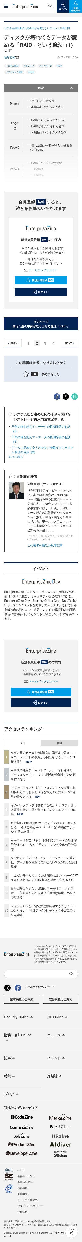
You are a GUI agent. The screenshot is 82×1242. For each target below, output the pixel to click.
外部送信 (22, 1211)
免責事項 (22, 1188)
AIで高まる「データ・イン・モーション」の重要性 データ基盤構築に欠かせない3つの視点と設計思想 (44, 862)
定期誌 (52, 1075)
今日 (22, 743)
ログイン (43, 292)
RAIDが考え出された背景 (48, 126)
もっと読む (16, 456)
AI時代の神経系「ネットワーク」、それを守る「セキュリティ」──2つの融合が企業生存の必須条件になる (43, 774)
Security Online (16, 1016)
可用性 (31, 72)
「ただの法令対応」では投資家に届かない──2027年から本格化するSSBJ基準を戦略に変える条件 (44, 877)
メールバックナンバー (43, 270)
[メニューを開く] (6, 6)
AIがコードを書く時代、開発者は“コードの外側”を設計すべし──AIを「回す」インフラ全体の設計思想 (44, 844)
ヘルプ (21, 1170)
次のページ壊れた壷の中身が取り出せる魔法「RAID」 (41, 323)
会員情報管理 (25, 1182)
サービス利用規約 (27, 1199)
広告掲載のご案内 (60, 999)
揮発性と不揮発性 (43, 100)
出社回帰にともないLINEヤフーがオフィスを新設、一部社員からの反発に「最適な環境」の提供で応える (43, 892)
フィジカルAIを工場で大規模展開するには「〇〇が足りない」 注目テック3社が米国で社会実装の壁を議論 (43, 910)
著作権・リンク (26, 1176)
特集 (7, 1075)
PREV (13, 343)
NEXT (68, 343)
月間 (59, 743)
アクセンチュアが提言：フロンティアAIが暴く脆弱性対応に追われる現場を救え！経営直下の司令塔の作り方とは (43, 791)
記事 (7, 1057)
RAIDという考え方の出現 (48, 120)
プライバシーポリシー (30, 1205)
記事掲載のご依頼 (21, 999)
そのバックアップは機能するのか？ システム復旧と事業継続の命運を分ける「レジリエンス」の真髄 (44, 809)
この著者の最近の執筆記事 (45, 545)
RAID (59, 65)
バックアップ (45, 65)
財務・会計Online (17, 1034)
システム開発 (12, 65)
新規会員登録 (42, 280)
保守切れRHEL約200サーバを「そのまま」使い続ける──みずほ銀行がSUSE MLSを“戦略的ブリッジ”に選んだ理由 (44, 827)
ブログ (9, 1093)
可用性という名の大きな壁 (48, 132)
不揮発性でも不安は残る (47, 107)
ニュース (54, 1034)
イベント (54, 1057)
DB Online (55, 1016)
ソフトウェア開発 (14, 72)
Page (14, 103)
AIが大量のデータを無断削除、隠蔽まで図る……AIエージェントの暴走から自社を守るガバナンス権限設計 (43, 756)
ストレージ (29, 65)
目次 (41, 88)
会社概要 (22, 1194)
